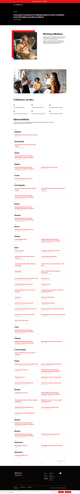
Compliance (46, 476)
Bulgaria (17, 164)
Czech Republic (19, 185)
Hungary (17, 236)
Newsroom (51, 478)
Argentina (17, 132)
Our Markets (51, 473)
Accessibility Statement (46, 478)
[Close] (79, 492)
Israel (16, 247)
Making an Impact (52, 476)
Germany (17, 215)
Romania (17, 389)
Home (45, 473)
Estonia (17, 204)
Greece (16, 226)
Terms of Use (16, 488)
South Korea (18, 442)
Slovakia (17, 420)
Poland (16, 361)
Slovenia (17, 431)
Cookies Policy (29, 487)
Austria (16, 153)
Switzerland (18, 452)
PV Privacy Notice (23, 487)
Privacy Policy (16, 487)
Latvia (16, 327)
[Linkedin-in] (60, 473)
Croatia (16, 175)
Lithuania (17, 338)
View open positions (17, 19)
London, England (20, 349)
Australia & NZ (19, 141)
